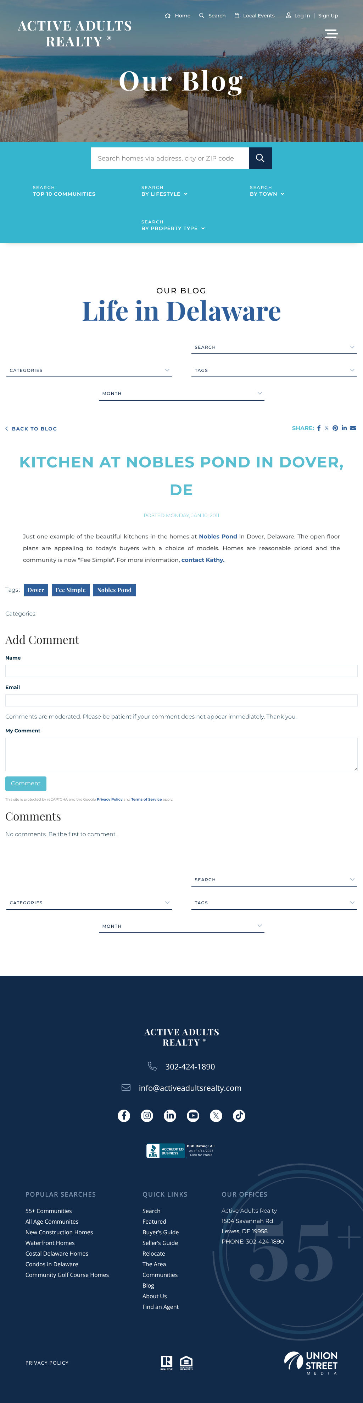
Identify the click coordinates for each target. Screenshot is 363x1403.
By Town (263, 194)
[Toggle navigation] (331, 33)
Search (216, 15)
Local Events (259, 15)
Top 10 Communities (64, 194)
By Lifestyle (161, 194)
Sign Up (328, 15)
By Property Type (169, 228)
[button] (260, 158)
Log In (302, 15)
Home (183, 15)
